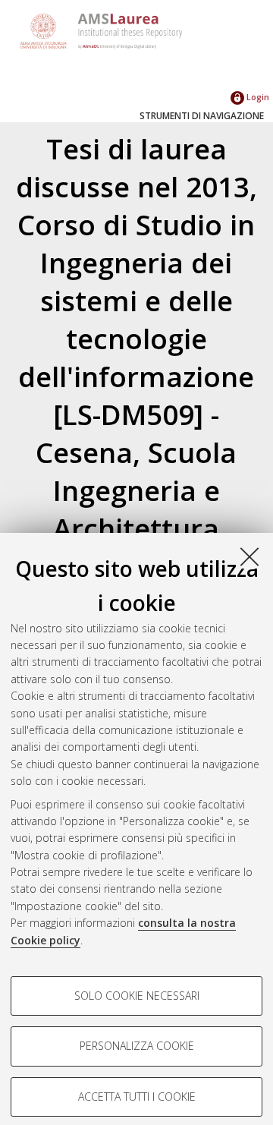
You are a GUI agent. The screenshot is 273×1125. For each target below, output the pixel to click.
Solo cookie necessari (136, 995)
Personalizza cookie (137, 1045)
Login (256, 96)
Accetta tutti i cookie (137, 1096)
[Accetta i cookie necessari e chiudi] (249, 556)
